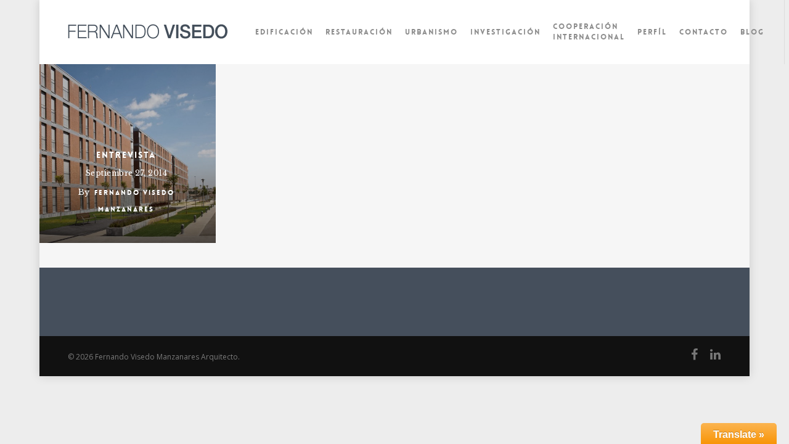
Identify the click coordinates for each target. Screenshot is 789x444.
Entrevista (126, 154)
